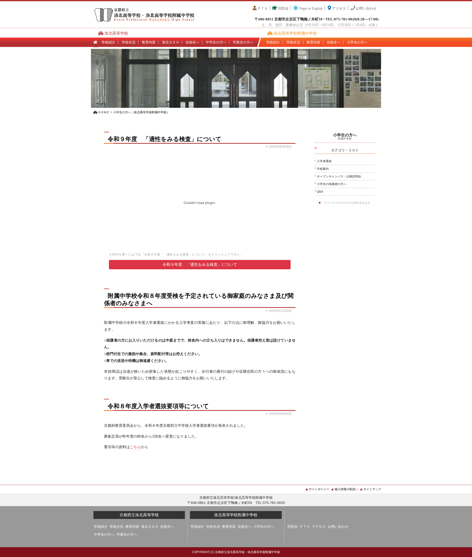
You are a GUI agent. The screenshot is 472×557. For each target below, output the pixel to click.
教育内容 (149, 42)
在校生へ (192, 42)
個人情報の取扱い (346, 489)
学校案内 (323, 169)
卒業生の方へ (243, 42)
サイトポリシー (319, 489)
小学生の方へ (357, 42)
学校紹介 (108, 42)
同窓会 (283, 8)
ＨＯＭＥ (103, 112)
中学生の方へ (216, 42)
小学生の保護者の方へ (331, 184)
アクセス (339, 8)
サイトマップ (372, 489)
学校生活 (128, 42)
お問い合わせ (366, 8)
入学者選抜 (324, 161)
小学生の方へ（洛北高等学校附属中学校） (141, 112)
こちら (135, 447)
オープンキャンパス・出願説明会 (339, 176)
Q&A (320, 191)
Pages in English (310, 8)
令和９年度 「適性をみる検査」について (199, 264)
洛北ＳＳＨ (170, 42)
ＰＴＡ (262, 8)
